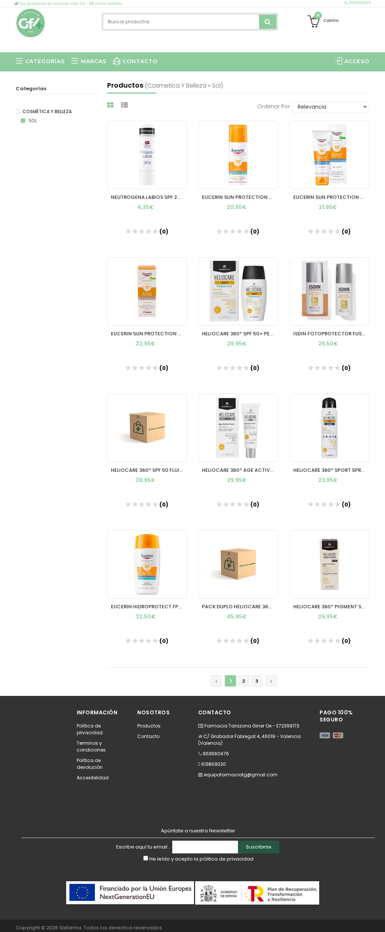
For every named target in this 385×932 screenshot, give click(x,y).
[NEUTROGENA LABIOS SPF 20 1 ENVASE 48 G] (147, 155)
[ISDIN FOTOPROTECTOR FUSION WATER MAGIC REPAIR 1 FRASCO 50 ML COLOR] (329, 291)
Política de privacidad (90, 729)
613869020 (213, 764)
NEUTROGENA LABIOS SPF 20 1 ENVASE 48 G (149, 197)
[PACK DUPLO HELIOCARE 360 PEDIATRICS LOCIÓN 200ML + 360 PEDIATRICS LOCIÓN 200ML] (238, 564)
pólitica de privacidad (226, 858)
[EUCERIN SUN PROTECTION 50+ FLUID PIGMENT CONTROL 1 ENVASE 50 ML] (147, 291)
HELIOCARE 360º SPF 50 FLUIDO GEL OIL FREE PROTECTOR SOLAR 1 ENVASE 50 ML (149, 470)
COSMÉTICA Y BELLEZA (47, 111)
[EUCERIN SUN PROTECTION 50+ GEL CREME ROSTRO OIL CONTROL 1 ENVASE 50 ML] (238, 155)
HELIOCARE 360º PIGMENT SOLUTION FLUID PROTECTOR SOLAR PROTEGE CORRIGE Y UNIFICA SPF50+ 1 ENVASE (331, 606)
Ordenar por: (274, 106)
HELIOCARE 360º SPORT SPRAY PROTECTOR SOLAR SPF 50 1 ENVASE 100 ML (331, 470)
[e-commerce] (30, 21)
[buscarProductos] (267, 22)
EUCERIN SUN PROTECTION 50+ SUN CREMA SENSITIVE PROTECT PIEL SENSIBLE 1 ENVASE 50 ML (331, 197)
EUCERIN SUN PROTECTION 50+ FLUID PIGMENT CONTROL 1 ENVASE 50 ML (149, 333)
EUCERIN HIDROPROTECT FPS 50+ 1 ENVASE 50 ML (149, 606)
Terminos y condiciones (91, 746)
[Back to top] (377, 918)
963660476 (359, 3)
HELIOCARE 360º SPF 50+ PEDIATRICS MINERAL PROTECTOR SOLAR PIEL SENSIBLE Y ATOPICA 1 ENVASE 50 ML (240, 333)
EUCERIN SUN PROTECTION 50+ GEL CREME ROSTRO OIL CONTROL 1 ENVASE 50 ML (240, 197)
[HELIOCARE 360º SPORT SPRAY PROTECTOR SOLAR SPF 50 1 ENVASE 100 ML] (329, 428)
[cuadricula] (111, 105)
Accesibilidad (93, 777)
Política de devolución (90, 763)
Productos (149, 726)
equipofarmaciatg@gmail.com (240, 774)
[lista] (125, 105)
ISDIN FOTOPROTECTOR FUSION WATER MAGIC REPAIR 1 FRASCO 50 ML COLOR (331, 333)
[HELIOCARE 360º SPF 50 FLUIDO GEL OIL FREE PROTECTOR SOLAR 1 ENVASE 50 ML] (147, 428)
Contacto (148, 736)
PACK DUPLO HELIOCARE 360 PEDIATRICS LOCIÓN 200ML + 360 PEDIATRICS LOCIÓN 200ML (240, 606)
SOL (32, 120)
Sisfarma (70, 927)
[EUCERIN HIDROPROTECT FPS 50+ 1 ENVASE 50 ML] (147, 564)
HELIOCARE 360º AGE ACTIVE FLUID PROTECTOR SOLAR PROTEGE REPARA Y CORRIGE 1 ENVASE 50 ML (240, 470)
